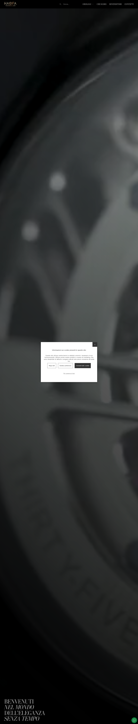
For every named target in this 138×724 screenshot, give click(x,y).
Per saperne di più (69, 373)
